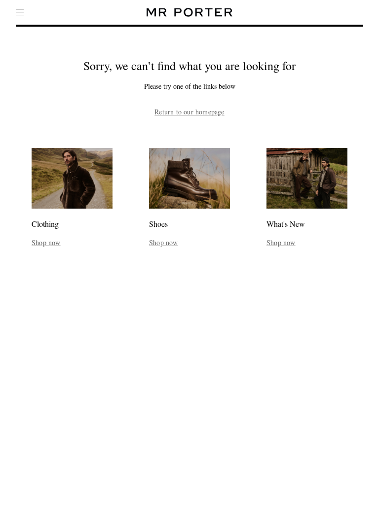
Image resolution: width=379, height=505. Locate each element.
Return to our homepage (189, 112)
